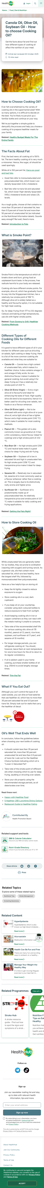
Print (24, 872)
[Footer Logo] (22, 1054)
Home (4, 10)
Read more (18, 931)
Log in (28, 3)
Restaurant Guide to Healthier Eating (21, 804)
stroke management (26, 896)
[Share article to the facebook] (36, 866)
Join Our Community (11, 1150)
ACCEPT (22, 1183)
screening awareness (11, 901)
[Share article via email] (22, 866)
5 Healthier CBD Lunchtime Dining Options (23, 800)
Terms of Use (26, 1120)
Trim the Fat (15, 675)
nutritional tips (9, 896)
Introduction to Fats (19, 224)
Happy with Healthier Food (16, 797)
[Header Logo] (7, 3)
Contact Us (7, 1165)
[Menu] (41, 3)
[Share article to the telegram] (29, 866)
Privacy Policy (13, 1124)
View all (36, 991)
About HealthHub (10, 1145)
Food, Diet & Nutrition (18, 10)
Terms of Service (22, 1131)
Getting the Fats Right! (20, 511)
